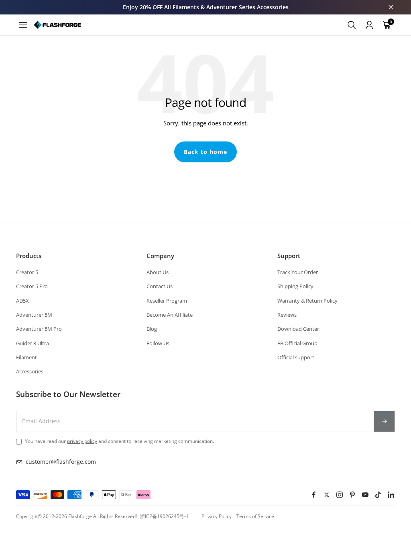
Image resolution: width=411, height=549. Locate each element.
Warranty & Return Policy (307, 300)
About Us (157, 272)
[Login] (369, 25)
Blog (151, 328)
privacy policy (82, 441)
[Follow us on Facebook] (314, 495)
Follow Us (157, 343)
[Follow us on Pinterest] (352, 495)
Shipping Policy (295, 286)
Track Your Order (297, 272)
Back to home (205, 152)
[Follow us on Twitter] (327, 495)
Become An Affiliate (169, 314)
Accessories (29, 371)
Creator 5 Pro (32, 286)
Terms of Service (255, 516)
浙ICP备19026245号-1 (164, 516)
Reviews (287, 314)
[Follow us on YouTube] (365, 495)
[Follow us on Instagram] (340, 495)
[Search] (352, 25)
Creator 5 (27, 272)
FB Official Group (297, 343)
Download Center (298, 328)
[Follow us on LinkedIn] (391, 495)
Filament (26, 357)
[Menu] (23, 25)
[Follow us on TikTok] (378, 495)
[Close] (391, 7)
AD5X (22, 300)
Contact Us (159, 286)
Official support (295, 357)
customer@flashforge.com (61, 461)
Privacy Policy (216, 516)
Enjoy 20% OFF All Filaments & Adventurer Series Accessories (206, 7)
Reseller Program (166, 300)
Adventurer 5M (34, 314)
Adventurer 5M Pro (39, 328)
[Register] (384, 421)
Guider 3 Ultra (32, 343)
